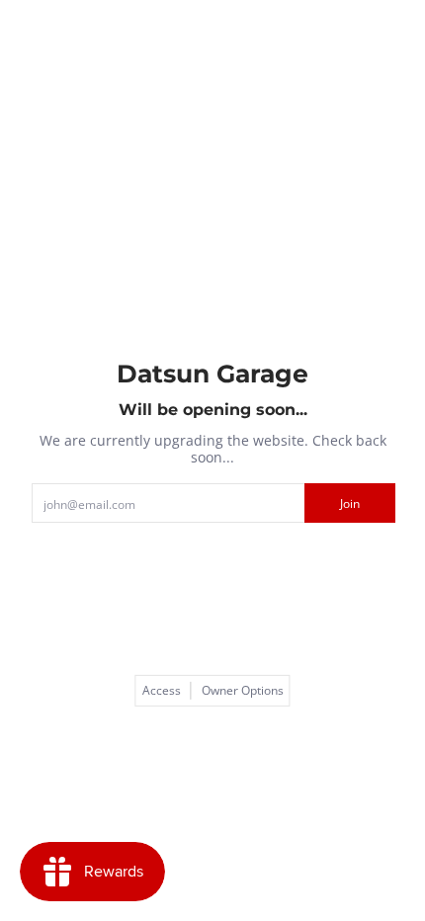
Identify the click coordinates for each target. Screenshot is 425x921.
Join (350, 503)
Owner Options (243, 691)
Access (161, 691)
